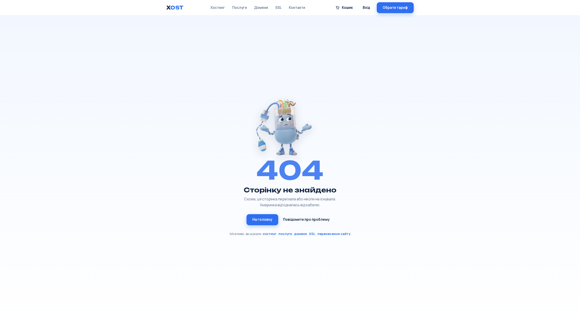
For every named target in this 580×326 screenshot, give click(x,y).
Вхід (366, 7)
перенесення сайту (333, 234)
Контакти (297, 7)
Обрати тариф (395, 7)
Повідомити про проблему (306, 219)
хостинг (269, 234)
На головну (262, 219)
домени (300, 234)
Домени (261, 7)
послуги (285, 234)
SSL (278, 7)
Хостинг (217, 7)
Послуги (239, 7)
